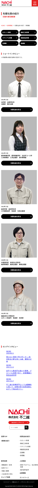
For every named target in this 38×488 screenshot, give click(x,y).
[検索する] (26, 427)
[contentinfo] (19, 445)
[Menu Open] (35, 3)
